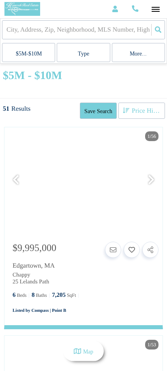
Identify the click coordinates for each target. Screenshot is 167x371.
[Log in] (115, 9)
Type (83, 54)
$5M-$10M (29, 54)
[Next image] (151, 180)
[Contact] (113, 250)
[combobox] (7, 30)
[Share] (150, 250)
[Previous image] (15, 180)
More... (138, 54)
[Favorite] (132, 250)
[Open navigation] (155, 9)
